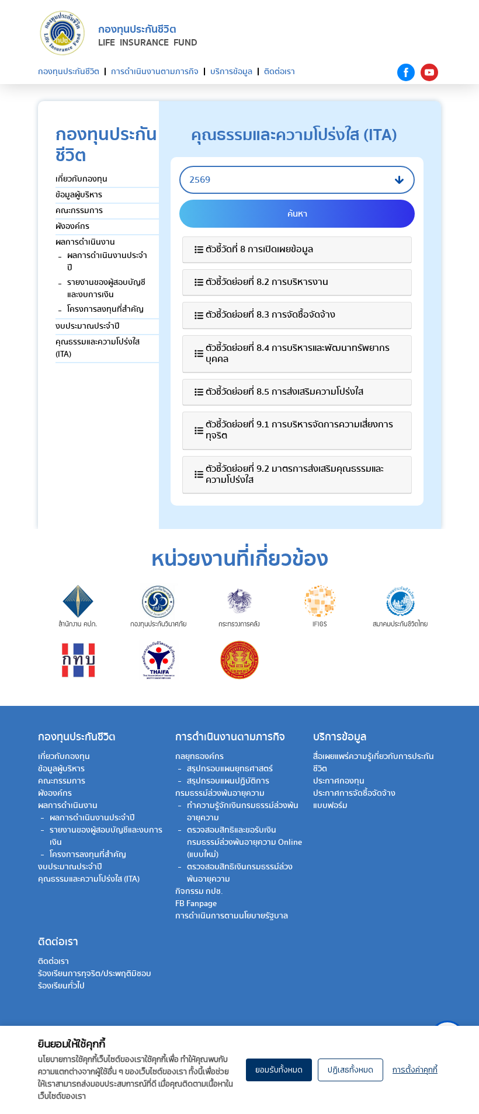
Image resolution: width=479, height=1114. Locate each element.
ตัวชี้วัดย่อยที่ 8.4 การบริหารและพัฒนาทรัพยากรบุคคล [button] (298, 354)
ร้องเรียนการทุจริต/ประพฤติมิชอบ (94, 973)
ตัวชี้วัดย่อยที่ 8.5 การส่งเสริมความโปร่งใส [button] (284, 392)
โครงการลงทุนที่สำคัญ (105, 309)
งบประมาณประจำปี (87, 326)
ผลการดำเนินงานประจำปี (107, 261)
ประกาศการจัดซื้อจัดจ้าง (354, 793)
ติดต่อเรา (279, 71)
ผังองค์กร (72, 226)
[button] (297, 180)
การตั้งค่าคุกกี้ (415, 1070)
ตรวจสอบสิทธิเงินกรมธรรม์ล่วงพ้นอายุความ (240, 873)
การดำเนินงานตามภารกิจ (155, 71)
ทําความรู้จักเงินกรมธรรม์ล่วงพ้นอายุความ (242, 811)
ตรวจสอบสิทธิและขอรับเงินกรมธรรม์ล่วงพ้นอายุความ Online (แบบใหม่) (244, 842)
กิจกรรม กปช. (199, 891)
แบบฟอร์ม (330, 805)
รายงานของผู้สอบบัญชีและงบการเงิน (106, 288)
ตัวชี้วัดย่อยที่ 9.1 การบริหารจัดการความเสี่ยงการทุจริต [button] (299, 430)
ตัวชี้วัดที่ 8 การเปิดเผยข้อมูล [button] (259, 249)
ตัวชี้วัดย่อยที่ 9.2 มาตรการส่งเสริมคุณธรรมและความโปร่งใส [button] (295, 475)
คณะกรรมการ (79, 210)
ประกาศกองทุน (339, 781)
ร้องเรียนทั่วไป (61, 986)
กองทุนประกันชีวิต (68, 71)
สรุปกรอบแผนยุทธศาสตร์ (230, 769)
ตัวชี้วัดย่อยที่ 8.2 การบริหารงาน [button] (267, 282)
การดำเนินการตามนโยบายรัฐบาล (231, 916)
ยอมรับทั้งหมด (279, 1070)
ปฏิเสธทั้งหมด (350, 1070)
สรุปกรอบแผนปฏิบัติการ (228, 781)
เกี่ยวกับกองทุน (81, 179)
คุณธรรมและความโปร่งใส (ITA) (97, 348)
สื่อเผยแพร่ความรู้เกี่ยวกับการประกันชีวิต (373, 762)
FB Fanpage (196, 903)
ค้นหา (297, 214)
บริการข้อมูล (231, 71)
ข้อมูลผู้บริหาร (78, 195)
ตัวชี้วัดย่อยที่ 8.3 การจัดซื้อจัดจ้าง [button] (270, 315)
